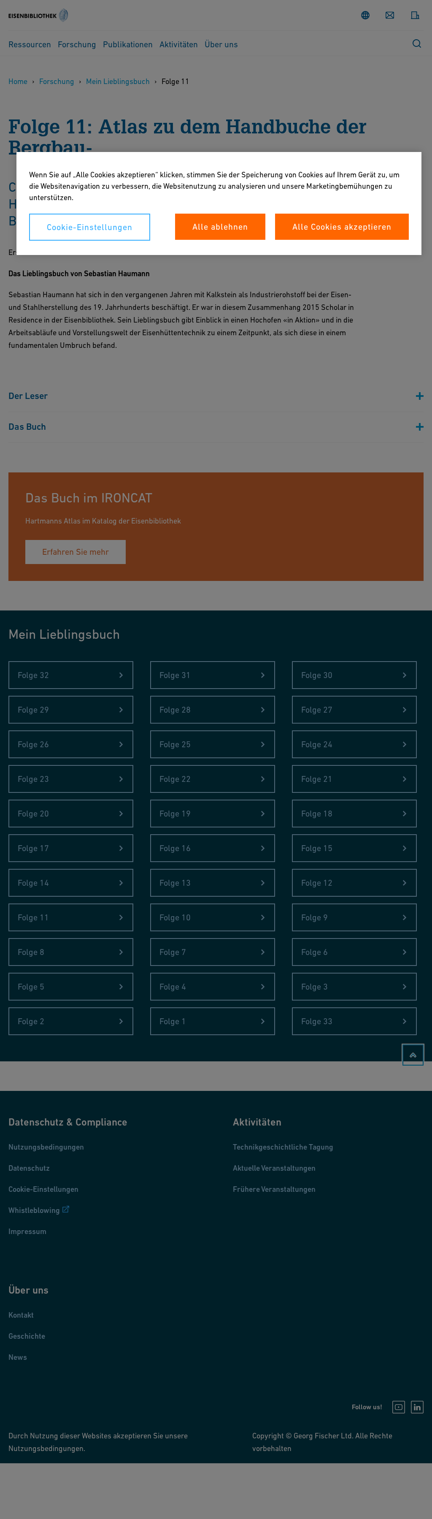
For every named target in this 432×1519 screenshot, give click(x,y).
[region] (218, 203)
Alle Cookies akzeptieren (342, 226)
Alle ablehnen (220, 226)
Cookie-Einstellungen (89, 227)
